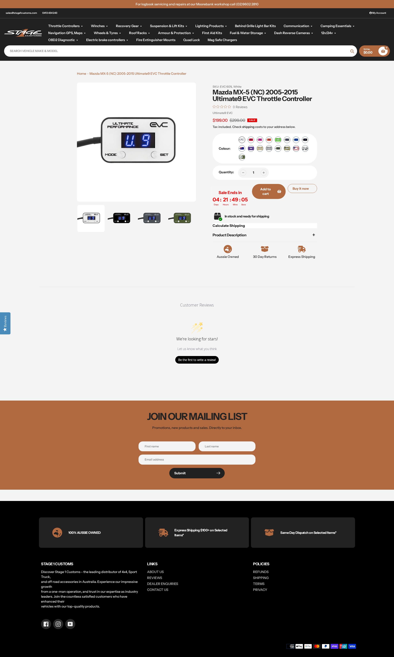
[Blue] (296, 140)
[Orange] (269, 140)
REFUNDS (261, 572)
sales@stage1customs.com (21, 12)
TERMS (259, 584)
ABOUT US (155, 572)
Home (81, 73)
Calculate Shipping (229, 226)
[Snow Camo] (305, 148)
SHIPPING (261, 578)
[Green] (278, 140)
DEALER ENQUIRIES (162, 584)
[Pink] (260, 140)
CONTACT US (157, 590)
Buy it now (301, 188)
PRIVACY (260, 590)
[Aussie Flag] (242, 148)
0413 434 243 (49, 12)
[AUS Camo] (287, 148)
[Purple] (251, 148)
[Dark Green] (278, 148)
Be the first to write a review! (197, 360)
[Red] (251, 140)
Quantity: (226, 172)
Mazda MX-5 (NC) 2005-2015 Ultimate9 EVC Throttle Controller (137, 73)
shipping (248, 127)
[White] (242, 140)
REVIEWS (154, 578)
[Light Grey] (269, 148)
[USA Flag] (296, 148)
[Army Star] (242, 157)
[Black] (305, 140)
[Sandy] (260, 148)
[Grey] (287, 140)
